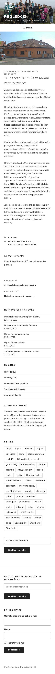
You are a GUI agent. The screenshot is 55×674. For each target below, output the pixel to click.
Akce (8, 448)
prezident (31, 496)
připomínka (24, 501)
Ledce (11, 242)
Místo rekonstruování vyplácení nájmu (22, 316)
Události (20, 507)
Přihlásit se (14, 650)
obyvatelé (40, 480)
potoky (19, 496)
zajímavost (11, 512)
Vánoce (40, 507)
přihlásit (8, 265)
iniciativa (10, 470)
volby (30, 507)
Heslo (7, 629)
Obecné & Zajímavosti (14, 383)
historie (42, 464)
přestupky (11, 501)
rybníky (37, 501)
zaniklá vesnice (27, 512)
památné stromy (14, 491)
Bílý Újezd (10, 454)
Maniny (28, 480)
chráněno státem (36, 454)
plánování (40, 491)
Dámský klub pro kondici (28, 459)
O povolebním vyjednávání (16, 334)
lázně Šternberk (13, 480)
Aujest (18, 448)
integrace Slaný (25, 470)
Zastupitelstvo (11, 395)
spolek (9, 507)
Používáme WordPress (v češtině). (20, 667)
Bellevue (29, 448)
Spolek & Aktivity (12, 389)
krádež (39, 470)
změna (33, 244)
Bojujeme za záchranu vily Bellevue (20, 325)
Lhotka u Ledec (33, 475)
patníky (28, 491)
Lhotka (19, 475)
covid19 (10, 459)
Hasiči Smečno (28, 464)
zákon (8, 523)
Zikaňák (27, 517)
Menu (29, 27)
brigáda (40, 448)
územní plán (23, 242)
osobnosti (11, 486)
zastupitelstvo (18, 244)
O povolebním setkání (14, 342)
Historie (8, 372)
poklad (9, 496)
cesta (21, 454)
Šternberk (11, 528)
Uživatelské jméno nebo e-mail (20, 616)
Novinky (13, 237)
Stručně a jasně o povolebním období (21, 351)
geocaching (11, 464)
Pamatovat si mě (16, 643)
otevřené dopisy (27, 486)
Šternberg (35, 523)
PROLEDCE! (15, 17)
